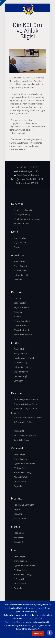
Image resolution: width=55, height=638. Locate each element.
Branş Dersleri (20, 266)
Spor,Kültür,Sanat (22, 440)
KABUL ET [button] (38, 633)
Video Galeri (19, 537)
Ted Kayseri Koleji (22, 214)
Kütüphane (19, 312)
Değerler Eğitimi (21, 371)
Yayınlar (17, 509)
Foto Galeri (19, 533)
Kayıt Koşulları (20, 238)
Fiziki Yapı (18, 298)
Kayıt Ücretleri (20, 242)
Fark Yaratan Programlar (25, 435)
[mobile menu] (46, 7)
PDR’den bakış (20, 270)
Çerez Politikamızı (30, 618)
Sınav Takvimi (20, 481)
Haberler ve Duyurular (24, 504)
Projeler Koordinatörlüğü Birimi (28, 417)
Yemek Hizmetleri (22, 321)
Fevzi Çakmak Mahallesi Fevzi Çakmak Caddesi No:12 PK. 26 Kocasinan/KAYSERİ (27, 179)
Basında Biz (19, 542)
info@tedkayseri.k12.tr (29, 171)
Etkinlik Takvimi (21, 518)
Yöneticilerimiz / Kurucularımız (27, 219)
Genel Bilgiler (20, 261)
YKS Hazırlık (19, 579)
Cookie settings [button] (21, 633)
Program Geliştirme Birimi (25, 404)
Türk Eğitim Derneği (23, 210)
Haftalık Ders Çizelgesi (24, 275)
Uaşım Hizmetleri (21, 325)
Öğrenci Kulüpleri (21, 376)
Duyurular (18, 279)
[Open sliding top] (3, 3)
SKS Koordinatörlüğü (23, 422)
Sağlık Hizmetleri (21, 307)
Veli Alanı (18, 514)
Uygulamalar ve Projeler (25, 358)
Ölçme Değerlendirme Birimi (26, 399)
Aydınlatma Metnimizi (15, 621)
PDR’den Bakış (20, 362)
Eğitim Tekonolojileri (23, 334)
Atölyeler (18, 316)
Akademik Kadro (21, 223)
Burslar (17, 247)
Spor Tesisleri (20, 303)
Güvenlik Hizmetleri (22, 330)
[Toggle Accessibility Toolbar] (50, 633)
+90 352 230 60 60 (28, 167)
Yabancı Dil (19, 431)
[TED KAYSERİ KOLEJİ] (28, 8)
